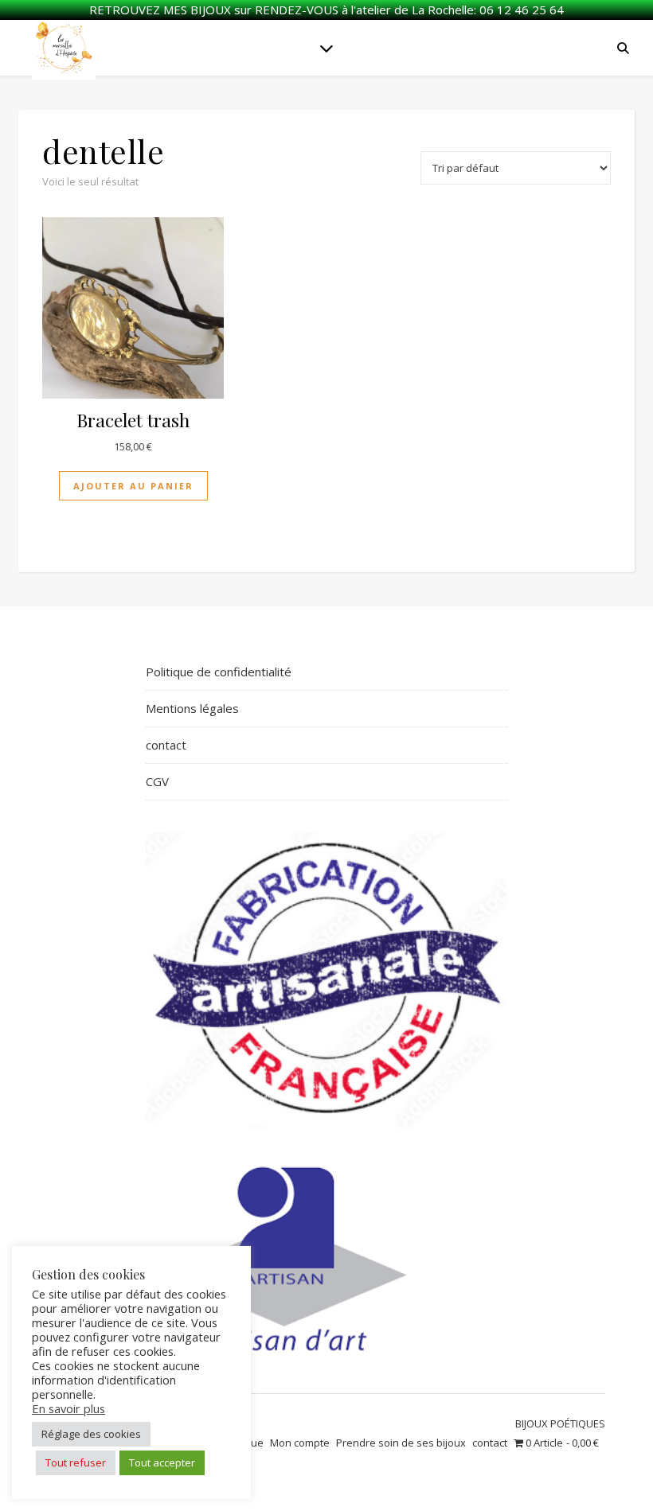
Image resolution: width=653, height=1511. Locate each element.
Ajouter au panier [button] (133, 486)
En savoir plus (68, 1408)
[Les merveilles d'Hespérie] (64, 48)
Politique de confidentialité (218, 672)
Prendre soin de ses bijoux (401, 1442)
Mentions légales (192, 708)
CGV (157, 781)
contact (166, 745)
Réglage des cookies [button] (91, 1434)
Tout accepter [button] (162, 1462)
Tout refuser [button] (75, 1462)
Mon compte (300, 1442)
